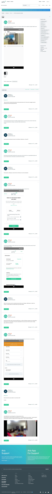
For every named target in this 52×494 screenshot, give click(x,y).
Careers (16, 476)
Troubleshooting (14, 81)
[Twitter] (45, 492)
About (16, 475)
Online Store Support (31, 479)
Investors (16, 479)
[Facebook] (40, 492)
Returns (29, 482)
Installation (42, 35)
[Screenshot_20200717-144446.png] (14, 48)
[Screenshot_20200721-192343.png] (14, 210)
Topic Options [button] (49, 16)
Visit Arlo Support (4, 460)
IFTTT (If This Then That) (44, 33)
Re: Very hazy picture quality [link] (18, 13)
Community (30, 476)
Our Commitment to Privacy (19, 483)
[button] (38, 19)
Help (49, 5)
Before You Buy (43, 26)
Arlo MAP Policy (44, 475)
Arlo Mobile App (43, 21)
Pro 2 (11, 13)
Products (8, 1)
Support (40, 1)
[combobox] (35, 5)
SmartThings (43, 40)
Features (42, 28)
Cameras (7, 13)
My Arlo (44, 1)
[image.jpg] (20, 428)
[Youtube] (48, 492)
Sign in (47, 5)
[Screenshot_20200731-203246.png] (14, 360)
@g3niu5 (6, 395)
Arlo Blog (16, 482)
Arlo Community (4, 5)
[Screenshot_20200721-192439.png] (14, 267)
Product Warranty (30, 483)
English (3, 13)
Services (12, 1)
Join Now (43, 5)
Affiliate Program (44, 476)
